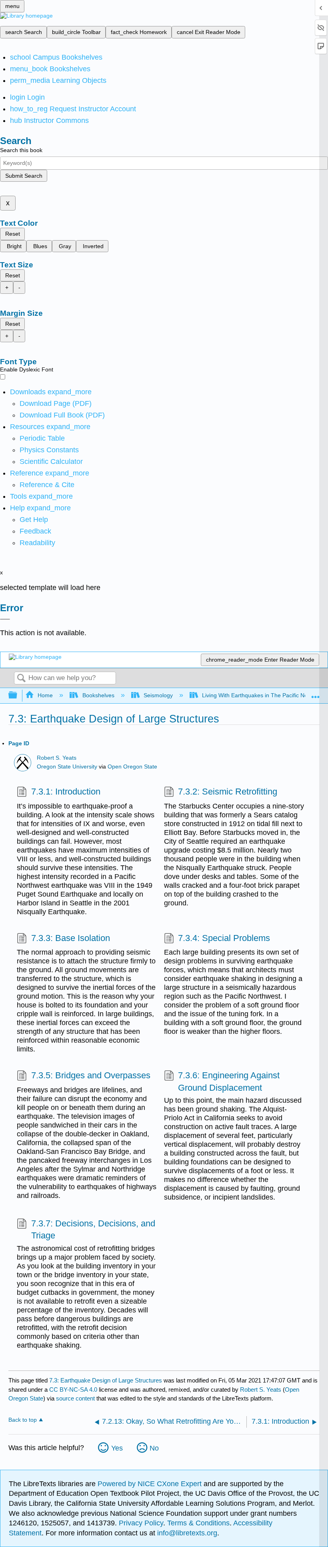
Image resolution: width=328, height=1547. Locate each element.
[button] (35, 531)
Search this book (21, 150)
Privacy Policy (141, 1523)
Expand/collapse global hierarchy (18, 695)
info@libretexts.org (186, 1533)
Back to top (22, 1420)
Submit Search (23, 176)
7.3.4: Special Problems (224, 938)
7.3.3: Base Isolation (70, 938)
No (154, 1448)
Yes (117, 1448)
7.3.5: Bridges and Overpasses (90, 1075)
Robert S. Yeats (56, 758)
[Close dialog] (5, 619)
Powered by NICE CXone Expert (151, 1484)
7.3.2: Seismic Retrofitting (227, 792)
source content (75, 1398)
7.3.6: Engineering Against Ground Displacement (229, 1081)
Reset (12, 234)
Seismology (158, 695)
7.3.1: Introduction (65, 792)
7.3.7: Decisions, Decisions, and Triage (93, 1229)
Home (45, 695)
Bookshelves (98, 695)
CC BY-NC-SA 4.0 (73, 1389)
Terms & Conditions (198, 1523)
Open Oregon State (132, 767)
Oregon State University (67, 767)
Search (21, 678)
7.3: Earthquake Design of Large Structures (105, 1380)
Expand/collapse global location (315, 693)
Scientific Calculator (51, 461)
